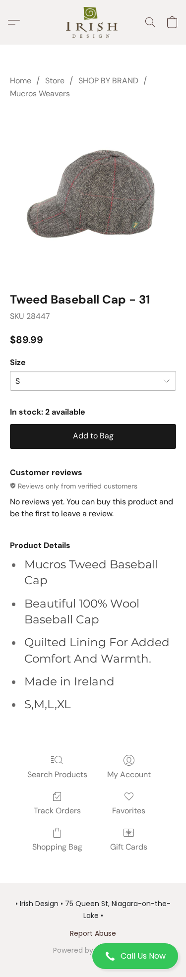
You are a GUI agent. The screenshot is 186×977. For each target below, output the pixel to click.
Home (20, 80)
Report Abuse (93, 933)
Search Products (57, 774)
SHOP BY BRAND (108, 80)
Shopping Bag (57, 847)
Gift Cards (128, 847)
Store (54, 80)
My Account (129, 774)
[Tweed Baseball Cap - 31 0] (93, 194)
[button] (93, 956)
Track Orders (57, 810)
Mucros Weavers (40, 93)
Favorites (128, 810)
